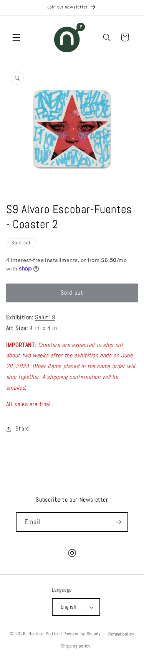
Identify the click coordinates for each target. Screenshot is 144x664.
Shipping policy (76, 646)
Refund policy (121, 634)
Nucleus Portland (45, 634)
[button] (16, 37)
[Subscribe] (118, 522)
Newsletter (93, 499)
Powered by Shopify (82, 634)
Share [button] (22, 428)
